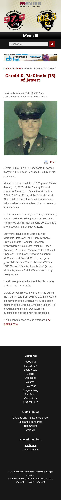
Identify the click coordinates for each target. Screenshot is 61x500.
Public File (30, 445)
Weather (30, 382)
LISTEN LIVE (30, 402)
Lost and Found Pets (30, 421)
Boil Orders (30, 425)
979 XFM (30, 361)
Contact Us (30, 398)
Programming (30, 390)
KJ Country (30, 365)
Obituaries (30, 377)
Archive (30, 429)
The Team (30, 394)
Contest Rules (31, 449)
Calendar (30, 386)
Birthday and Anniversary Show (30, 417)
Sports (30, 373)
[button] (28, 35)
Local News (30, 369)
